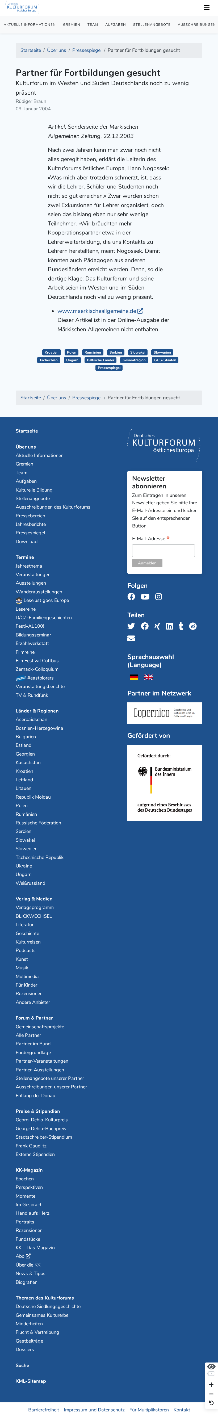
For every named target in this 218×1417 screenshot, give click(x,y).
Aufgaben (115, 24)
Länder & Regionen (37, 711)
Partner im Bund (33, 1044)
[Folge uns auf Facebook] (132, 597)
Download (26, 541)
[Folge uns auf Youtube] (147, 597)
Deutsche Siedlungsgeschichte (48, 1306)
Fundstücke (28, 1239)
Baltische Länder (100, 360)
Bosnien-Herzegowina (39, 728)
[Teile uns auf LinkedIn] (171, 626)
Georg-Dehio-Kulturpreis (42, 1120)
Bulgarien (26, 736)
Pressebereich (30, 516)
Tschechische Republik (40, 857)
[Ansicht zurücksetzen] (211, 1403)
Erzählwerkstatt (32, 643)
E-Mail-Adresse (151, 539)
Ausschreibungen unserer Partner (51, 1087)
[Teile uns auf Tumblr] (183, 626)
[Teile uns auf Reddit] (194, 626)
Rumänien (93, 352)
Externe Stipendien (35, 1154)
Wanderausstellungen (39, 592)
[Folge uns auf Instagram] (160, 597)
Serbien (116, 352)
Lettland (24, 780)
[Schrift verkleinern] (211, 1394)
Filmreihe (25, 652)
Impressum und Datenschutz (94, 1409)
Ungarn (72, 360)
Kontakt (182, 1409)
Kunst (22, 959)
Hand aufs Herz (32, 1213)
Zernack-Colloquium (37, 669)
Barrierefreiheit (43, 1409)
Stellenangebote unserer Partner (50, 1078)
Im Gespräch (29, 1204)
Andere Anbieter (33, 1002)
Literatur (24, 924)
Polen (71, 352)
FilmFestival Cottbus (37, 660)
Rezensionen (29, 993)
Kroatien (51, 352)
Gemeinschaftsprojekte (40, 1027)
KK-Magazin (29, 1170)
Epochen (25, 1179)
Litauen (23, 788)
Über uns (26, 447)
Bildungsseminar (33, 635)
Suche (22, 1365)
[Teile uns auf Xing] (159, 626)
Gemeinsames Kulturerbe (42, 1315)
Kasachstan (28, 762)
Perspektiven (29, 1187)
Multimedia (27, 976)
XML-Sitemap (31, 1381)
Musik (22, 968)
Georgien (25, 754)
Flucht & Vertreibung (37, 1332)
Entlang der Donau (35, 1095)
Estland (23, 745)
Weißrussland (30, 883)
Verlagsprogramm (35, 907)
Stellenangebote (152, 24)
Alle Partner (28, 1035)
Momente (25, 1196)
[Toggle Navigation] (206, 8)
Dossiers (25, 1349)
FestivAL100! (30, 626)
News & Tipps (30, 1273)
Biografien (26, 1282)
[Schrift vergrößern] (211, 1385)
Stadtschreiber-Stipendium (44, 1137)
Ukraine (24, 866)
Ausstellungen (31, 583)
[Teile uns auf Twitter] (132, 626)
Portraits (25, 1222)
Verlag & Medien (34, 899)
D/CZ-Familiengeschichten (44, 617)
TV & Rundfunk (32, 695)
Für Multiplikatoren (149, 1409)
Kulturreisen (28, 942)
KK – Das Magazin (35, 1247)
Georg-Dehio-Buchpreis (41, 1128)
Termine (25, 557)
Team (92, 24)
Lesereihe (26, 609)
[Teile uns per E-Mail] (132, 639)
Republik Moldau (33, 797)
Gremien (71, 24)
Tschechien (48, 360)
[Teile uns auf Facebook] (146, 626)
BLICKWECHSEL (34, 916)
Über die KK (28, 1265)
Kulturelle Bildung (34, 490)
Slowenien (162, 352)
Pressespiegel (109, 367)
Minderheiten (29, 1323)
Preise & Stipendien (38, 1111)
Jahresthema (29, 566)
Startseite (27, 431)
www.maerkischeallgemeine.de (96, 311)
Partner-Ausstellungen (40, 1070)
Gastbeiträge (29, 1341)
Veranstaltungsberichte (40, 686)
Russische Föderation (38, 823)
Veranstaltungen (33, 574)
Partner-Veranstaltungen (42, 1061)
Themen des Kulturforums (45, 1298)
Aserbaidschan (31, 719)
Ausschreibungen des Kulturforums (53, 507)
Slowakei (137, 352)
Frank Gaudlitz (31, 1146)
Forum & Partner (34, 1018)
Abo (20, 1256)
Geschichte (27, 933)
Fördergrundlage (33, 1052)
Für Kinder (26, 985)
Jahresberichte (31, 524)
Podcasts (26, 950)
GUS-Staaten (165, 360)
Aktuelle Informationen (30, 24)
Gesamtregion (134, 360)
